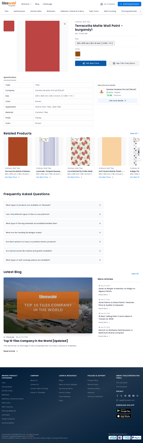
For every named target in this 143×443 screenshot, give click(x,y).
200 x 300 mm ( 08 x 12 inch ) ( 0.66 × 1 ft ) (95, 43)
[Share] (64, 24)
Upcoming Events (66, 388)
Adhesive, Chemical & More (12, 399)
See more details (116, 101)
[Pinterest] (125, 396)
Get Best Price (92, 63)
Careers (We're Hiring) (39, 388)
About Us (34, 380)
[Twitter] (121, 396)
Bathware (5, 395)
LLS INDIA (30, 436)
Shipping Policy (94, 388)
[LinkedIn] (129, 396)
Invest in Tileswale (37, 392)
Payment (91, 392)
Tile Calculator (122, 383)
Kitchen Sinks (7, 391)
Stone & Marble (8, 423)
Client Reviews (64, 396)
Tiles (3, 383)
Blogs (61, 380)
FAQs (61, 400)
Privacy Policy (93, 380)
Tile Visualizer (121, 387)
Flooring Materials (9, 411)
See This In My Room (125, 63)
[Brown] (77, 54)
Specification (10, 77)
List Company (109, 4)
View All (133, 133)
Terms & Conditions (95, 396)
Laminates (6, 415)
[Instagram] (137, 396)
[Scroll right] (139, 158)
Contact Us (34, 384)
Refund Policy (93, 384)
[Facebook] (117, 396)
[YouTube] (133, 396)
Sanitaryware (7, 387)
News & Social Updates (68, 384)
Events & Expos (65, 392)
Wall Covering (7, 407)
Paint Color (6, 403)
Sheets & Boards (8, 419)
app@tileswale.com (127, 400)
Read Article (9, 351)
